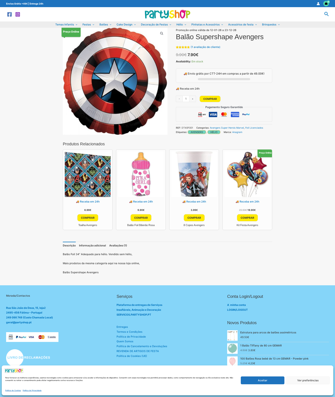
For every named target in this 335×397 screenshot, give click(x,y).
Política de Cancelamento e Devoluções (142, 346)
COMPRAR (210, 99)
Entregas (122, 327)
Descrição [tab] (69, 245)
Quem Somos (125, 341)
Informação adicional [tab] (92, 245)
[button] (326, 14)
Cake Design (124, 24)
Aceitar (262, 380)
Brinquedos (269, 24)
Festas (87, 24)
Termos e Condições (129, 331)
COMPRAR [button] (88, 217)
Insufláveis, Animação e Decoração (139, 309)
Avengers (197, 132)
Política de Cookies (13, 390)
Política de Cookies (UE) (132, 356)
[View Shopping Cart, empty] (326, 3)
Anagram (237, 132)
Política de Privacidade (32, 390)
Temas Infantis (64, 24)
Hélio (179, 24)
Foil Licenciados (254, 127)
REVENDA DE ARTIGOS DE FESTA (138, 351)
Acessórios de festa (241, 24)
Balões (103, 24)
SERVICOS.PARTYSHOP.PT (134, 314)
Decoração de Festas (154, 24)
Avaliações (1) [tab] (118, 245)
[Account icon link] (318, 3)
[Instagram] (17, 14)
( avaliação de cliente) (205, 47)
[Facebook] (9, 14)
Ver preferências (308, 380)
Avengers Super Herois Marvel (227, 127)
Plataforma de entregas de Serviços (139, 305)
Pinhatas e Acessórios (205, 24)
